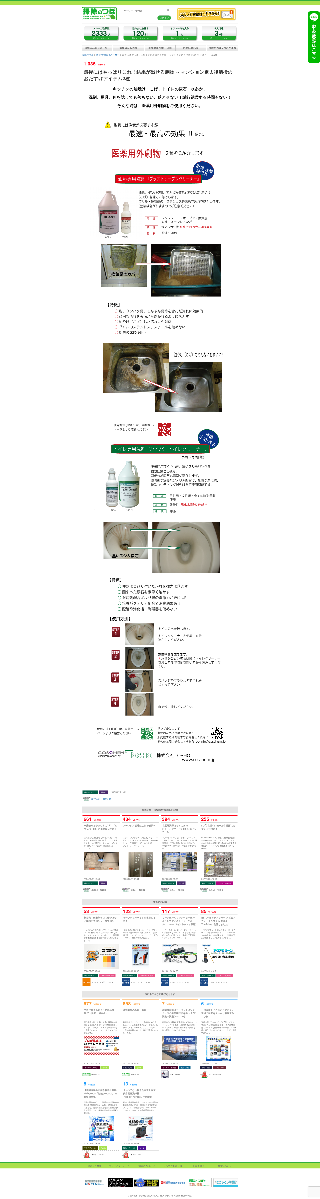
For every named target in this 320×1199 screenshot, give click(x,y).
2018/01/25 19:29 (118, 792)
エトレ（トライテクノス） (141, 982)
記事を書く (198, 1165)
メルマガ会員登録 (172, 1165)
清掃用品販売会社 (128, 48)
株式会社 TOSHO (101, 799)
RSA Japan (175, 1074)
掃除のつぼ (87, 54)
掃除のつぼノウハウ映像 (222, 48)
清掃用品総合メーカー (97, 48)
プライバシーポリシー (120, 1165)
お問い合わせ (191, 48)
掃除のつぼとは (146, 1165)
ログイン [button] (164, 17)
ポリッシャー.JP (215, 1074)
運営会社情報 (95, 1165)
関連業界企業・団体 (160, 48)
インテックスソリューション (102, 982)
